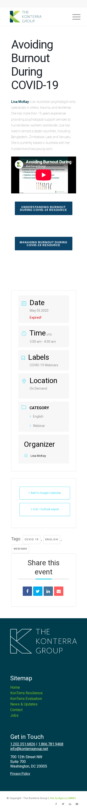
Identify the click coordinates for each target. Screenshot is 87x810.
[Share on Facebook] (27, 591)
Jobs (14, 715)
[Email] (58, 591)
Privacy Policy (20, 773)
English (38, 416)
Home (15, 687)
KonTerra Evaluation (26, 698)
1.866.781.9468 (50, 744)
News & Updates (24, 704)
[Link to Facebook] (56, 804)
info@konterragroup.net (29, 749)
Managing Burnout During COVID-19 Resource (43, 244)
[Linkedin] (48, 591)
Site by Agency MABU (63, 798)
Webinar (39, 426)
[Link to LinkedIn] (70, 804)
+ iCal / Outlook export (45, 509)
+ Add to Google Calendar (44, 493)
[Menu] (74, 16)
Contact (16, 710)
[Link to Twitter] (63, 804)
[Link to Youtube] (77, 804)
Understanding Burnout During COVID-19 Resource (43, 209)
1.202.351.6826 (22, 744)
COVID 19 (32, 539)
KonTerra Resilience (26, 693)
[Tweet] (37, 591)
